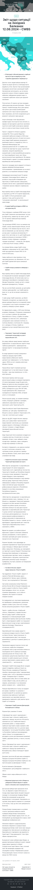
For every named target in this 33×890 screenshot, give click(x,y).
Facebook (13, 887)
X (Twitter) (19, 887)
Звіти (16, 16)
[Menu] (30, 10)
